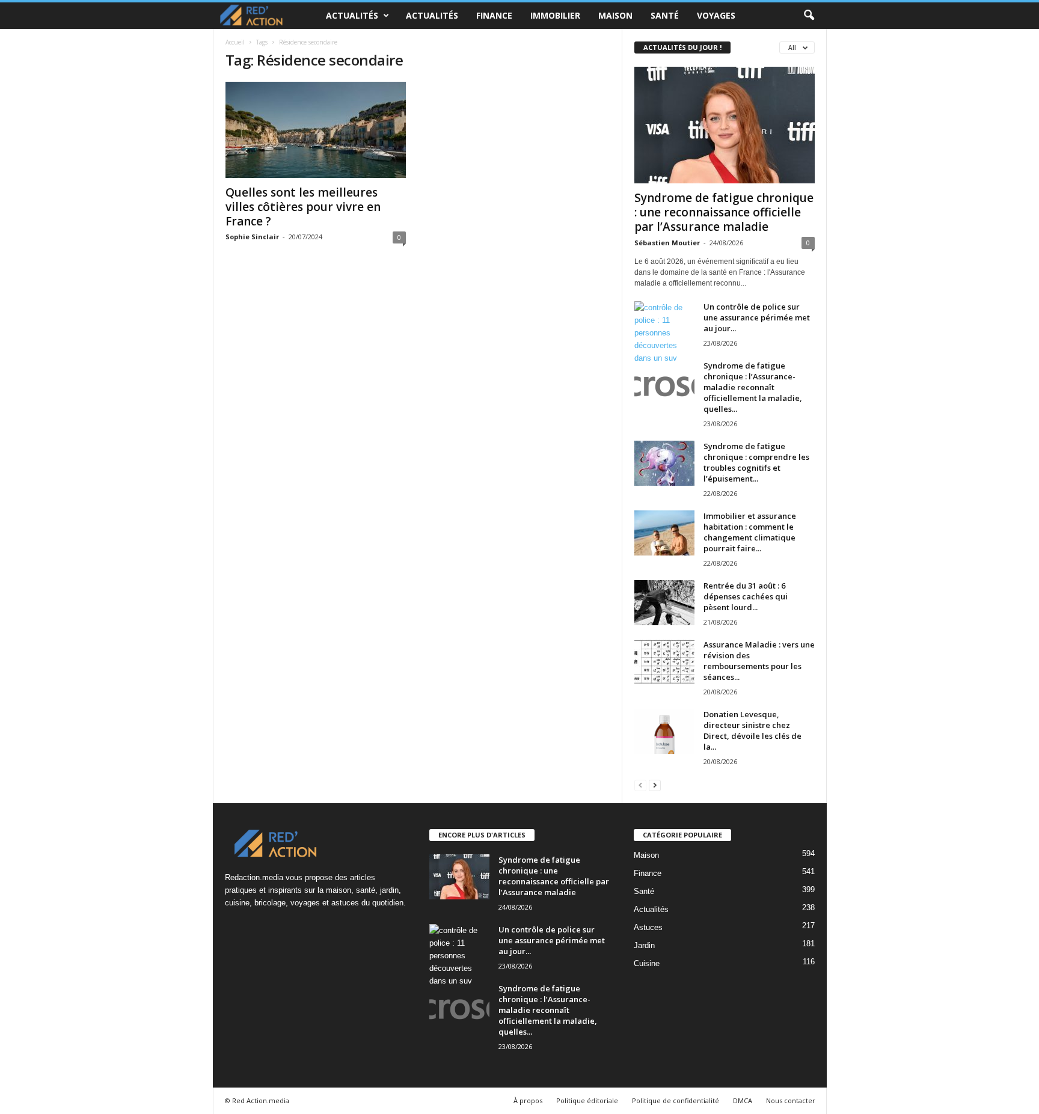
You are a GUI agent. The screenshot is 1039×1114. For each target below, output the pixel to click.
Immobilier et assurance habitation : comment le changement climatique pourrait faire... (749, 532)
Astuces (648, 927)
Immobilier (555, 15)
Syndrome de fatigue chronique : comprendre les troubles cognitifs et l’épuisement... (756, 462)
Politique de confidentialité (675, 1100)
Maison (615, 15)
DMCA (742, 1100)
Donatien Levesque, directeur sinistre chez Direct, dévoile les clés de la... (752, 730)
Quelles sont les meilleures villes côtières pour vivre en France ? (303, 207)
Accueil (235, 42)
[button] (808, 15)
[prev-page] (640, 785)
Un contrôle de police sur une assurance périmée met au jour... (756, 317)
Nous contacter (790, 1100)
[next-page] (655, 785)
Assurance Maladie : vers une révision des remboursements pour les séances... (759, 660)
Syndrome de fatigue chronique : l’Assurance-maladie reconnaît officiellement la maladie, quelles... (752, 387)
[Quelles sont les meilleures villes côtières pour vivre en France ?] (315, 130)
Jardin (644, 945)
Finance (494, 15)
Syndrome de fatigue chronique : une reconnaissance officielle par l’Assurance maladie (724, 212)
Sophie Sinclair (252, 236)
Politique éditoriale (587, 1100)
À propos (527, 1100)
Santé (665, 15)
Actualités (352, 15)
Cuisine (647, 963)
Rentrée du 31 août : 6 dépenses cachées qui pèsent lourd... (745, 596)
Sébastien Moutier (667, 242)
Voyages (716, 15)
